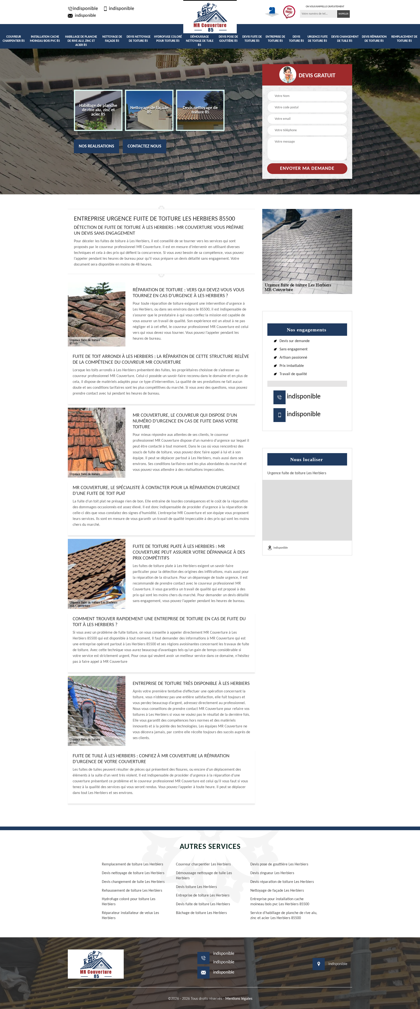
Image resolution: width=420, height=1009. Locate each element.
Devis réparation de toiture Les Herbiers (282, 882)
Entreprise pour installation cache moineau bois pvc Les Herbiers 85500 (279, 901)
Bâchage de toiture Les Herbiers (201, 913)
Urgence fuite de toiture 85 (317, 39)
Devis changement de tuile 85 (345, 39)
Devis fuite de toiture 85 (252, 39)
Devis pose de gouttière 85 (228, 39)
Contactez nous (144, 146)
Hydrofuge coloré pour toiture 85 (168, 39)
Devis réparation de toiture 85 (374, 39)
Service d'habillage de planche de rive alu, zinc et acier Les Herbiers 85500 (283, 915)
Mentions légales (238, 999)
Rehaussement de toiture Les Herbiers (132, 891)
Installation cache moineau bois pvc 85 (45, 39)
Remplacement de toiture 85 (404, 39)
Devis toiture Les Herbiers (196, 887)
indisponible (85, 8)
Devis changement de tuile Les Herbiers (133, 882)
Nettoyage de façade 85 (112, 39)
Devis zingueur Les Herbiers (272, 873)
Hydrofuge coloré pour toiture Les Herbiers (128, 901)
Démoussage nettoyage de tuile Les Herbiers (204, 875)
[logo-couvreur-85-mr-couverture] (210, 16)
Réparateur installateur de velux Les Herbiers (130, 915)
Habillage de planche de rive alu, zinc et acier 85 (81, 41)
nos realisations (96, 146)
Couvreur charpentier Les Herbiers (203, 864)
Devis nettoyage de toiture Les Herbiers (133, 873)
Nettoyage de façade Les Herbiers (277, 891)
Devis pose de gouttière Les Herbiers (279, 864)
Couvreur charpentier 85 (14, 39)
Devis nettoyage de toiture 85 (138, 39)
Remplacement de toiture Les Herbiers (132, 864)
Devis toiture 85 (296, 39)
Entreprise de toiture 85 (275, 39)
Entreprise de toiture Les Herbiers (202, 895)
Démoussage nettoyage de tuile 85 (199, 41)
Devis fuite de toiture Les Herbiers (203, 904)
